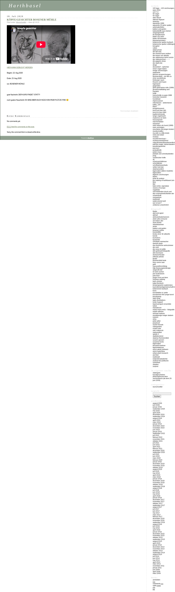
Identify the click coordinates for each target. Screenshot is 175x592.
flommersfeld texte (159, 260)
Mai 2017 (156, 513)
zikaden (156, 364)
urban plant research (160, 353)
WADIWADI (156, 199)
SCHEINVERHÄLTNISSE (160, 161)
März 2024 (157, 422)
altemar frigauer (158, 20)
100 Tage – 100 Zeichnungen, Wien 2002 (163, 9)
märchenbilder (158, 122)
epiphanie (156, 72)
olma (154, 319)
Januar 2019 (157, 479)
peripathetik (157, 150)
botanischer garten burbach (163, 42)
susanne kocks (158, 342)
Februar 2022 (157, 437)
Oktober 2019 (158, 468)
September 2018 (159, 486)
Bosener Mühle (158, 230)
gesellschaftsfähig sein (161, 89)
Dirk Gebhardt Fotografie (161, 251)
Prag (154, 156)
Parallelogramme (159, 146)
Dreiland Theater (158, 255)
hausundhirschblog (160, 266)
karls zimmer (157, 281)
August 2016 (157, 524)
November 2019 (158, 466)
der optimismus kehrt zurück (163, 57)
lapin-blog (156, 298)
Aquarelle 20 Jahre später (162, 25)
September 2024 (159, 416)
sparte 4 (156, 334)
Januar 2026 (157, 407)
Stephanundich (158, 169)
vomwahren (157, 197)
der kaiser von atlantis (161, 55)
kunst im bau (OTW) (159, 112)
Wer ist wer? (157, 203)
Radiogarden (157, 327)
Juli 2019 (156, 471)
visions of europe (159, 188)
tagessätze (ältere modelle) (163, 171)
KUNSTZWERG (157, 296)
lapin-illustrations (159, 300)
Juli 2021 (156, 443)
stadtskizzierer (158, 336)
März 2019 (157, 477)
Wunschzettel (21, 22)
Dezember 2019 (158, 464)
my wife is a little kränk (161, 133)
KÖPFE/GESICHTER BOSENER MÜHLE (31, 19)
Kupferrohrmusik (159, 114)
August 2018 (157, 488)
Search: (155, 391)
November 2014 (158, 549)
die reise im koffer (159, 249)
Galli (154, 264)
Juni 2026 (156, 405)
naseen (155, 317)
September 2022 (159, 433)
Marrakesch (157, 308)
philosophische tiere (160, 376)
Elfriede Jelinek (158, 257)
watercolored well (159, 201)
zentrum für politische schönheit (161, 362)
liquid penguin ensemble (162, 304)
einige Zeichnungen (160, 71)
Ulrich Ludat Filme (159, 351)
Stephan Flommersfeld (161, 338)
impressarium (158, 101)
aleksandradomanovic (161, 217)
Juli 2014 (156, 556)
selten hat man (158, 167)
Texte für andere (158, 178)
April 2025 (156, 413)
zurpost (155, 366)
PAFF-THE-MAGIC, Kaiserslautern (164, 144)
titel (154, 184)
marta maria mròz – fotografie (163, 310)
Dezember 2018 (158, 481)
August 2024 (157, 418)
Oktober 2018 (158, 484)
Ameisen (156, 21)
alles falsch (157, 18)
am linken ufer (158, 221)
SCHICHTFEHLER (157, 163)
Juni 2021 (156, 445)
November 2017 (158, 501)
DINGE (155, 65)
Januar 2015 (157, 545)
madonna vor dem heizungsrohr (159, 119)
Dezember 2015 (158, 534)
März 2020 (157, 458)
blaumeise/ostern (159, 40)
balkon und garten (159, 29)
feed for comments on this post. (20, 127)
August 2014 (157, 554)
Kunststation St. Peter (160, 293)
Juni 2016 (156, 526)
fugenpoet (156, 84)
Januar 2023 (157, 432)
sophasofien (157, 332)
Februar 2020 (157, 460)
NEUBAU (155, 137)
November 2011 (158, 566)
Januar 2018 (157, 498)
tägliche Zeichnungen (161, 175)
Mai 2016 (156, 528)
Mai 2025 (156, 411)
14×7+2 (155, 12)
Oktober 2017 (158, 503)
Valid (157, 586)
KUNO (154, 291)
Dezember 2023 (158, 426)
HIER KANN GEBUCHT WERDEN (20, 67)
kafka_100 (157, 105)
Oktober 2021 (158, 441)
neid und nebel (158, 135)
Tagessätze (157, 344)
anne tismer (157, 223)
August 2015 (157, 541)
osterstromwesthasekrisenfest (164, 143)
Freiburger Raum (158, 80)
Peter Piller (157, 321)
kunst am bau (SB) (159, 110)
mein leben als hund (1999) (163, 125)
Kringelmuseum (158, 108)
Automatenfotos (158, 27)
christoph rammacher (160, 241)
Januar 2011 (157, 568)
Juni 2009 (156, 570)
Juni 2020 (156, 456)
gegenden (156, 86)
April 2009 (156, 572)
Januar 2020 (157, 462)
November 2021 (158, 439)
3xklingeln (156, 373)
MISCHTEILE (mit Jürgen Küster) (163, 129)
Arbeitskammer (158, 224)
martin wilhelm (158, 312)
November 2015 (158, 535)
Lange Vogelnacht (159, 116)
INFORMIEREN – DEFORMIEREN (162, 103)
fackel (155, 259)
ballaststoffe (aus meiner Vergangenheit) (162, 32)
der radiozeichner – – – (161, 59)
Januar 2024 (157, 424)
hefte (154, 93)
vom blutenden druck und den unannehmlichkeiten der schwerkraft (163, 193)
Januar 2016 (157, 532)
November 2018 (158, 483)
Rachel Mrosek (158, 325)
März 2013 (157, 564)
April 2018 (156, 496)
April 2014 (156, 562)
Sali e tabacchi (158, 330)
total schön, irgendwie (161, 186)
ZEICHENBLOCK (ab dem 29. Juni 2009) (162, 379)
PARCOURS (156, 148)
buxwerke (156, 240)
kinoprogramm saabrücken (163, 285)
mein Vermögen (158, 127)
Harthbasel (25, 5)
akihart (155, 215)
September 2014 (159, 553)
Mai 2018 (156, 494)
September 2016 (159, 522)
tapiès (155, 177)
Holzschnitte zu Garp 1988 (162, 95)
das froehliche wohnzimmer (163, 245)
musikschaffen (158, 131)
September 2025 (159, 409)
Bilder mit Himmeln (159, 38)
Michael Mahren (159, 313)
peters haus (157, 152)
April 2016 (156, 530)
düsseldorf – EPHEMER (161, 67)
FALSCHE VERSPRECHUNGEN (162, 74)
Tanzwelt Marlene (159, 346)
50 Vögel (156, 14)
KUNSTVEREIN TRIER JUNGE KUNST (163, 295)
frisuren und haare (159, 82)
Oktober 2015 (158, 537)
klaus (155, 106)
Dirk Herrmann (158, 253)
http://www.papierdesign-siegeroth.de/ (162, 269)
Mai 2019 (156, 473)
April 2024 (156, 420)
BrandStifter (157, 232)
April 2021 (156, 447)
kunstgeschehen (159, 375)
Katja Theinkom (158, 283)
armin (155, 226)
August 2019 (157, 469)
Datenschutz (157, 50)
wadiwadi (156, 357)
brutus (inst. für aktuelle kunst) (161, 235)
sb (153, 160)
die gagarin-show (159, 61)
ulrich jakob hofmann (160, 349)
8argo (155, 211)
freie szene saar (159, 262)
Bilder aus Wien (158, 37)
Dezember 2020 (158, 451)
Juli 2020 (156, 454)
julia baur (156, 276)
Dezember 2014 (158, 547)
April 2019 (156, 475)
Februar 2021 (157, 449)
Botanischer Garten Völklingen (164, 44)
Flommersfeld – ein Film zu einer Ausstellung (162, 77)
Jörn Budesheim (158, 274)
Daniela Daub (158, 243)
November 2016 (158, 520)
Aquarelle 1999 (158, 23)
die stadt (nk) (157, 63)
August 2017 (157, 507)
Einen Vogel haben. (160, 69)
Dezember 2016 (158, 518)
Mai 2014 (156, 560)
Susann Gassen (158, 340)
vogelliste (156, 190)
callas (155, 48)
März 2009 (157, 573)
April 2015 (156, 543)
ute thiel (156, 355)
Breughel (156, 46)
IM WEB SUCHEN (158, 272)
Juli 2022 (156, 435)
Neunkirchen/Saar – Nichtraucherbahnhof (160, 140)
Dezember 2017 (158, 500)
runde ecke (157, 329)
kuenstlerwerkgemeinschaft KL (164, 287)
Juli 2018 (156, 490)
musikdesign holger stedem (163, 315)
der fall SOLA (157, 52)
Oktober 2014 (158, 551)
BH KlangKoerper (159, 35)
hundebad (156, 99)
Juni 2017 (156, 511)
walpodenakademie (160, 359)
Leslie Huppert (158, 302)
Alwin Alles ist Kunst (160, 219)
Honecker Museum (160, 97)
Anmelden (156, 580)
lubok (155, 306)
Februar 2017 (157, 517)
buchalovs (156, 238)
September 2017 (159, 505)
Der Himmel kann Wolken (162, 54)
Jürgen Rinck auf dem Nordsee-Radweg (160, 278)
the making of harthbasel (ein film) (163, 181)
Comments (158, 584)
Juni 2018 (156, 492)
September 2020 (159, 452)
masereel (156, 124)
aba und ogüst (158, 213)
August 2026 (157, 403)
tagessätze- (157, 173)
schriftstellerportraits (160, 165)
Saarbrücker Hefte (159, 158)
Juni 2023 (156, 430)
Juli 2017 (156, 509)
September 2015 (159, 539)
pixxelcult (156, 323)
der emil (156, 247)
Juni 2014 (156, 558)
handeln (156, 91)
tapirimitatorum (158, 347)
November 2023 (158, 428)
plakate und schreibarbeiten (163, 154)
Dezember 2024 (158, 414)
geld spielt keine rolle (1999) (163, 88)
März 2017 (157, 515)
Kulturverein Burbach (160, 289)
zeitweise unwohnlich (161, 205)
